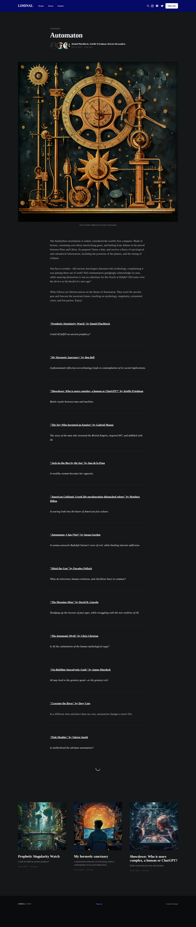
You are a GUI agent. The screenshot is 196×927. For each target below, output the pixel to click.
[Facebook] (157, 6)
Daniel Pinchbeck (80, 44)
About (50, 6)
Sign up (99, 904)
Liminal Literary (172, 904)
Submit (60, 6)
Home (41, 6)
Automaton (55, 28)
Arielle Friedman (97, 44)
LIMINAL (25, 5)
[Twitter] (162, 6)
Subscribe (172, 6)
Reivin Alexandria (116, 44)
